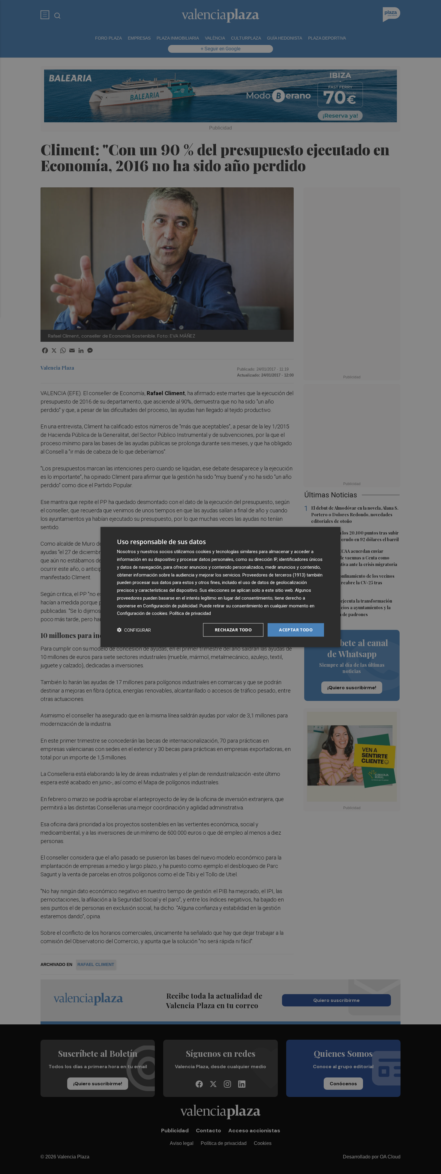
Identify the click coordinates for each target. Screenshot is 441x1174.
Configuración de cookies (142, 613)
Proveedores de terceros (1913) (273, 574)
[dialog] (220, 587)
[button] (134, 630)
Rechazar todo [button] (233, 630)
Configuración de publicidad (170, 605)
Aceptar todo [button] (296, 630)
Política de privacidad (190, 613)
